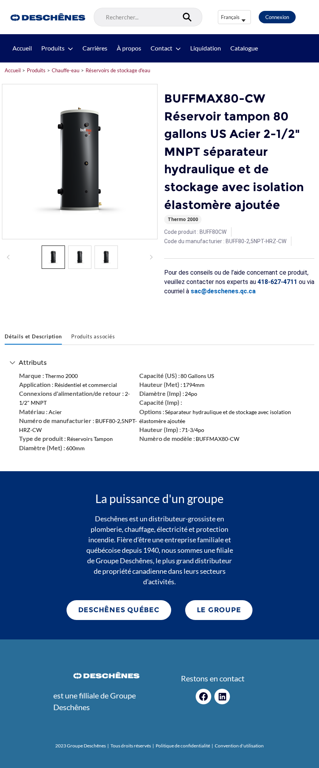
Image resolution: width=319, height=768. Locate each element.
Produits (53, 48)
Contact (161, 48)
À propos (129, 48)
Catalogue (244, 48)
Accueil (22, 48)
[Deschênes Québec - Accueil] (47, 17)
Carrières (94, 48)
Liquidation (205, 48)
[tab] (33, 337)
